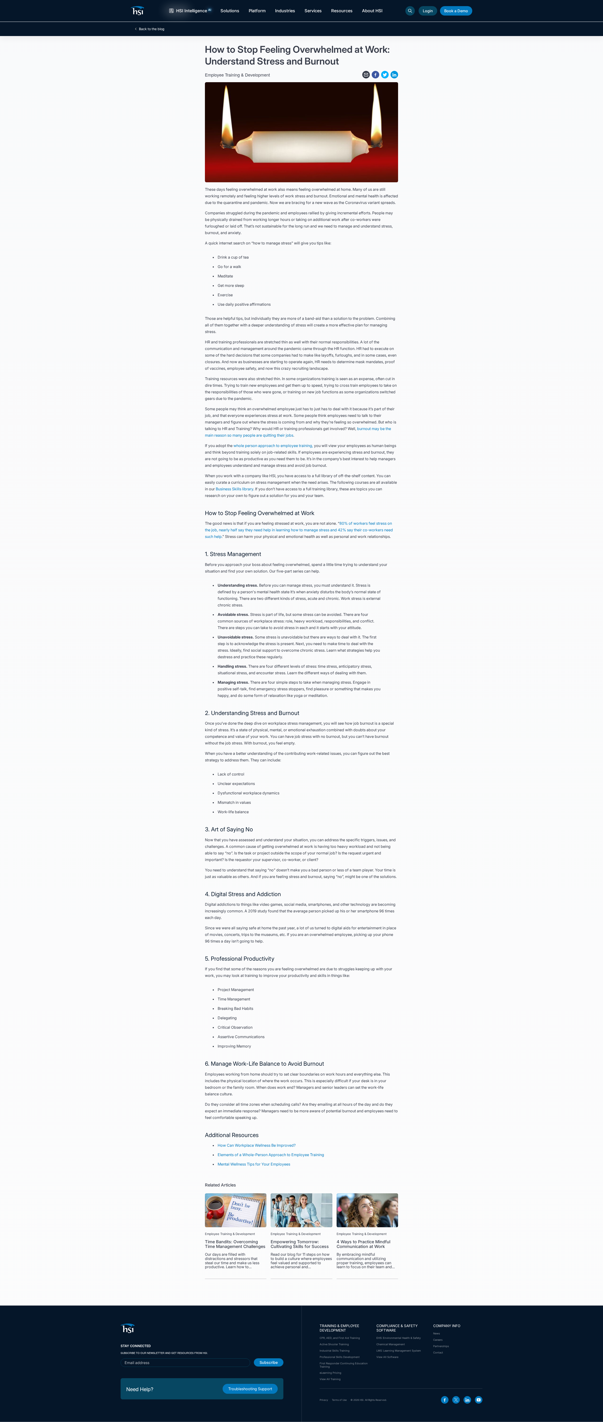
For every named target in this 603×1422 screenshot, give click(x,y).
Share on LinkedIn (394, 74)
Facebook (444, 1400)
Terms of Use (339, 1400)
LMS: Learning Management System (398, 1350)
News (436, 1333)
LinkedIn (467, 1400)
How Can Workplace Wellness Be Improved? (257, 1145)
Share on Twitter (385, 74)
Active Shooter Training (334, 1344)
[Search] (410, 11)
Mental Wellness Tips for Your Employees (254, 1164)
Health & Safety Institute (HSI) (138, 10)
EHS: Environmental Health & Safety (398, 1338)
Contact (438, 1352)
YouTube (478, 1400)
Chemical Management (390, 1344)
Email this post (366, 74)
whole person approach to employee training (272, 445)
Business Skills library (234, 489)
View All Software (387, 1357)
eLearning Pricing (330, 1372)
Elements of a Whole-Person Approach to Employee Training (271, 1154)
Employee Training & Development (237, 75)
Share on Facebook (375, 74)
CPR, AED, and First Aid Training (340, 1338)
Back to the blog (151, 29)
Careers (438, 1339)
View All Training (330, 1379)
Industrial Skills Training (335, 1350)
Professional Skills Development (340, 1357)
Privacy (324, 1400)
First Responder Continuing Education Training (344, 1365)
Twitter (456, 1400)
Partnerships (441, 1346)
